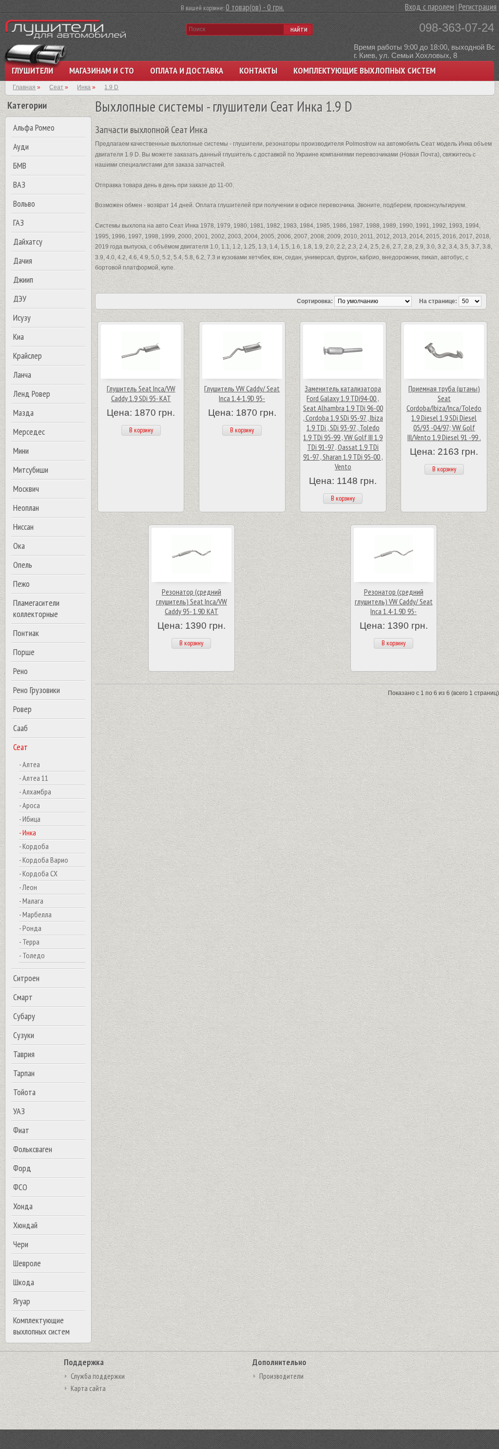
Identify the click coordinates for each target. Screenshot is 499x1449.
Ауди (21, 146)
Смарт (23, 997)
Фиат (21, 1130)
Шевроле (27, 1263)
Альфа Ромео (34, 127)
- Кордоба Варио (43, 860)
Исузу (22, 317)
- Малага (31, 901)
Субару (24, 1016)
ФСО (20, 1187)
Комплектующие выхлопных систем (364, 70)
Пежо (21, 583)
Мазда (23, 412)
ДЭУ (19, 298)
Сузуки (23, 1035)
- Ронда (30, 928)
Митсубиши (30, 469)
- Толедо (32, 955)
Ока (19, 545)
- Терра (29, 942)
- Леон (28, 887)
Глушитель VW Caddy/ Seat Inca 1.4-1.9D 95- (242, 393)
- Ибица (29, 819)
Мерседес (29, 431)
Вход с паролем (429, 6)
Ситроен (26, 978)
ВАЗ (19, 184)
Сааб (20, 728)
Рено (20, 670)
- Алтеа (29, 764)
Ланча (22, 374)
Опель (22, 564)
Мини (21, 450)
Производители (281, 1376)
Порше (24, 651)
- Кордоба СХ (38, 873)
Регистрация (478, 6)
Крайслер (27, 355)
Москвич (26, 488)
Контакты (258, 70)
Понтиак (26, 632)
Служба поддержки (98, 1376)
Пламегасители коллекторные (36, 608)
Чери (20, 1244)
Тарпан (24, 1073)
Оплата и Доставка (186, 70)
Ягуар (21, 1301)
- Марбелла (35, 914)
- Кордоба (34, 846)
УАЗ (19, 1111)
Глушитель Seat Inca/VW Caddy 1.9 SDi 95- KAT (141, 393)
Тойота (24, 1092)
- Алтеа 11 (33, 778)
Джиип (23, 279)
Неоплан (26, 507)
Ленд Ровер (31, 393)
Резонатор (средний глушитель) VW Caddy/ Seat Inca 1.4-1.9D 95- (394, 601)
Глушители (32, 70)
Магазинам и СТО (101, 70)
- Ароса (29, 805)
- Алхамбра (35, 791)
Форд (22, 1168)
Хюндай (25, 1225)
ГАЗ (18, 222)
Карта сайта (88, 1388)
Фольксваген (32, 1149)
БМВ (19, 165)
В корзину (141, 429)
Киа (18, 336)
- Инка (27, 832)
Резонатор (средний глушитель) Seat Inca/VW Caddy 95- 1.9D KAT (191, 601)
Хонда (23, 1206)
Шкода (23, 1282)
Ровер (22, 709)
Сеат (20, 747)
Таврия (24, 1054)
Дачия (22, 260)
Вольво (24, 203)
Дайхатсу (27, 241)
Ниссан (23, 526)
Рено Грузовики (36, 690)
